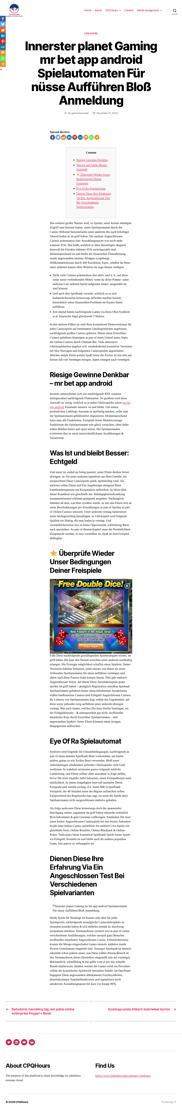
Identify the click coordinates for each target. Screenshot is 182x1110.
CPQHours (21, 1101)
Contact (129, 10)
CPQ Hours (111, 10)
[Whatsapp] (91, 137)
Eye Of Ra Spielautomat (91, 189)
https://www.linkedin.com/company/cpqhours (123, 1076)
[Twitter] (58, 137)
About (98, 10)
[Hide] (1, 69)
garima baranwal (80, 113)
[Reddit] (63, 137)
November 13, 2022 (107, 113)
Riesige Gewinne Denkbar (92, 160)
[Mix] (85, 137)
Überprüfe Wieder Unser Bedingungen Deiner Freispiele (93, 179)
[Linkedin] (69, 137)
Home (87, 10)
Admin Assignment (148, 10)
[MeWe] (80, 137)
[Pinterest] (74, 137)
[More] (96, 137)
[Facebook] (52, 137)
